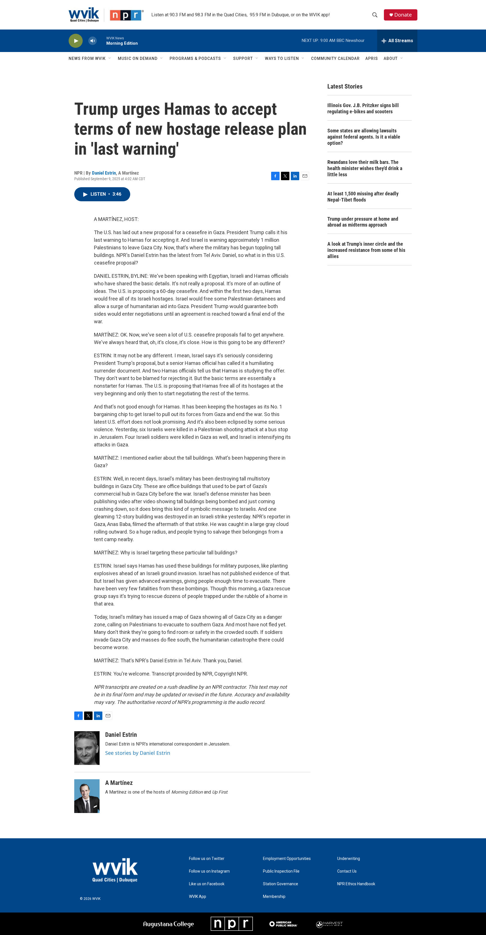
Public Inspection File (281, 871)
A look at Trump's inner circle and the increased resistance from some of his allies (366, 250)
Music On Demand (138, 58)
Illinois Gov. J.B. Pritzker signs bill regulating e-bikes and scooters (363, 108)
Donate (403, 15)
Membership (274, 897)
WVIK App (197, 897)
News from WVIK (87, 58)
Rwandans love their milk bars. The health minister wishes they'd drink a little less (364, 168)
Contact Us (347, 871)
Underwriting (348, 859)
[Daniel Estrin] (87, 748)
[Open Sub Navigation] (110, 58)
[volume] (92, 41)
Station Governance (280, 884)
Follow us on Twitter (206, 859)
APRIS (371, 58)
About (391, 58)
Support (243, 58)
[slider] (101, 41)
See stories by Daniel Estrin (137, 752)
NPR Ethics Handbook (356, 884)
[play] (75, 41)
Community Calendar (335, 58)
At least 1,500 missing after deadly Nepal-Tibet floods (363, 197)
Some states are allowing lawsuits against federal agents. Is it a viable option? (363, 137)
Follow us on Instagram (209, 871)
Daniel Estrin (104, 173)
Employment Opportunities (287, 859)
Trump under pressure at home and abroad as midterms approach (362, 222)
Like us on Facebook (206, 884)
